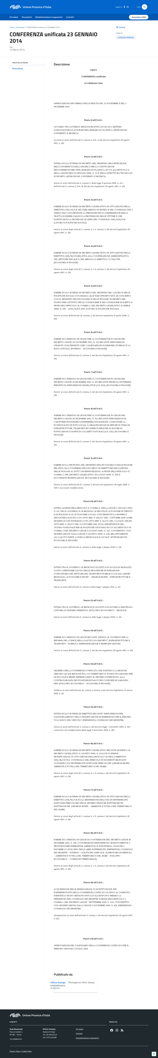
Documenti (27, 17)
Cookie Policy (27, 1051)
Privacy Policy (15, 1051)
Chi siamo (14, 17)
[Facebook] (111, 1030)
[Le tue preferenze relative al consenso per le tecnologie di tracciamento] (154, 1054)
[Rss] (122, 1030)
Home (12, 27)
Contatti (70, 17)
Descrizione (17, 68)
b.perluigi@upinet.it (57, 985)
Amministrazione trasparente (48, 17)
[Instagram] (116, 1030)
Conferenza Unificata (126, 37)
